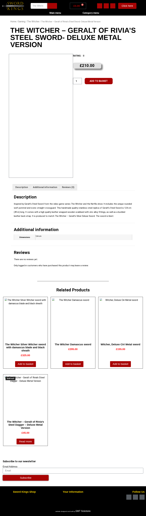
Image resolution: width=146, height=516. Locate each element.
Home (13, 21)
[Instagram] (112, 5)
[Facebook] (99, 5)
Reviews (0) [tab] (68, 187)
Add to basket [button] (25, 364)
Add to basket (99, 81)
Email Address (10, 467)
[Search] (52, 6)
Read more (25, 441)
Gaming (21, 21)
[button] (80, 56)
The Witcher (33, 21)
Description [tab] (21, 187)
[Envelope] (106, 5)
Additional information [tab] (45, 187)
